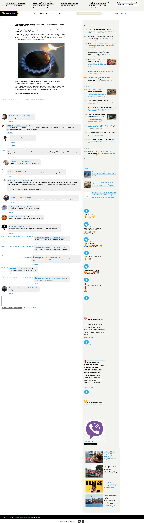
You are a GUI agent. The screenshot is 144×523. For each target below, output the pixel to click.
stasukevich (12, 226)
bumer (13, 197)
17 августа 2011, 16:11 (27, 207)
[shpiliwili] (6, 164)
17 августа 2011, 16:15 (20, 216)
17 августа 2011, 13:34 (20, 125)
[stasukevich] (4, 229)
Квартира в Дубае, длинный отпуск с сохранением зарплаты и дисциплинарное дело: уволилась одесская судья (43, 4)
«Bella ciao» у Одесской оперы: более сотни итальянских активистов (100, 37)
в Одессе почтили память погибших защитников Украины (96, 117)
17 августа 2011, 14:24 (20, 171)
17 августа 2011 (18, 21)
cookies (74, 521)
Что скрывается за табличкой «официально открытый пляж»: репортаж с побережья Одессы (105, 173)
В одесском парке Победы (95, 125)
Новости (43, 13)
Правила (26, 307)
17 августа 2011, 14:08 (26, 161)
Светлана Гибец (15, 288)
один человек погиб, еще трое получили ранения (101, 140)
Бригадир (13, 268)
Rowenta (10, 125)
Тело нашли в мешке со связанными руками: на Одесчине (95, 91)
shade (11, 216)
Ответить (11, 121)
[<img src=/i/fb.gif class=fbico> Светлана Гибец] (4, 291)
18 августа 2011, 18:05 (58, 237)
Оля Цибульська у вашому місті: (97, 44)
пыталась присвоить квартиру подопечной (101, 154)
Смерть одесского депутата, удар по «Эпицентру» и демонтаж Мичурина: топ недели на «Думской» (110, 456)
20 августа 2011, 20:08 (58, 278)
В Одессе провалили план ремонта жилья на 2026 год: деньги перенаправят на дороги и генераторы (72, 4)
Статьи (34, 13)
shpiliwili (13, 161)
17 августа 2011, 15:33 (23, 181)
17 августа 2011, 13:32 (23, 116)
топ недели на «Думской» (101, 32)
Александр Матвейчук (43, 237)
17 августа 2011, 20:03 (24, 197)
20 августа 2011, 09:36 (56, 257)
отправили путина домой (110, 472)
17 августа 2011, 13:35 (24, 137)
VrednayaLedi (13, 207)
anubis (10, 150)
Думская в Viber (88, 441)
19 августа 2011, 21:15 (58, 247)
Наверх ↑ (17, 103)
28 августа (87, 148)
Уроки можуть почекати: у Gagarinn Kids (100, 100)
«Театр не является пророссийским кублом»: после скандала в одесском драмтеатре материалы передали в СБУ (103, 183)
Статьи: (86, 168)
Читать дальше (88, 337)
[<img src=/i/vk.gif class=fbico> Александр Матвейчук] (17, 236)
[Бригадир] (5, 267)
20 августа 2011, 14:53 (24, 268)
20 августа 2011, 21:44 (28, 288)
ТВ (52, 13)
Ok (79, 521)
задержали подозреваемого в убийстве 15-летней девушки (97, 94)
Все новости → (88, 159)
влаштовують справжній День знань (98, 102)
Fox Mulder (12, 116)
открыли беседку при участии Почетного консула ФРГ (102, 125)
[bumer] (6, 200)
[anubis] (4, 150)
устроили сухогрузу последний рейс (109, 506)
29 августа (87, 86)
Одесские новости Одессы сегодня (23, 517)
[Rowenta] (4, 127)
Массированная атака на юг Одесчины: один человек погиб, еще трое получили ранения (16, 4)
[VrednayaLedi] (4, 210)
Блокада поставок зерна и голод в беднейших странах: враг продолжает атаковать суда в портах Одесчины (99, 4)
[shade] (4, 220)
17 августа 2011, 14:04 (20, 150)
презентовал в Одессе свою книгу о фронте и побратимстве (97, 64)
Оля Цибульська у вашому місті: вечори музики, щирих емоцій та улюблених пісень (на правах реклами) (110, 485)
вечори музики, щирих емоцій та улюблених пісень (102, 44)
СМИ (58, 13)
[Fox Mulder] (4, 119)
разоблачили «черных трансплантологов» (100, 134)
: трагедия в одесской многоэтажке (100, 79)
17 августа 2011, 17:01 (24, 226)
